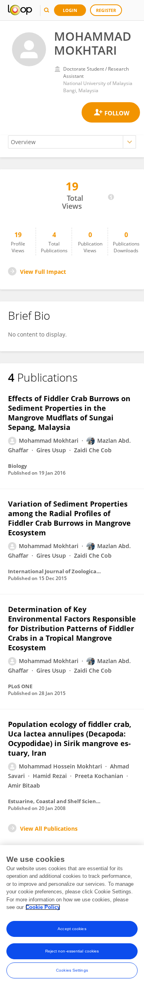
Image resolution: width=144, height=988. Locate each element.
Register (106, 10)
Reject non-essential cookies (72, 951)
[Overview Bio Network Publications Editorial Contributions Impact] (72, 141)
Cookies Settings (72, 970)
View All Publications (49, 828)
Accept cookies (72, 929)
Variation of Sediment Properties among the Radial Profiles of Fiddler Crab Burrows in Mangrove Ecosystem (69, 518)
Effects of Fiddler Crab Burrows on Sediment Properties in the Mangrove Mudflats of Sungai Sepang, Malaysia (69, 413)
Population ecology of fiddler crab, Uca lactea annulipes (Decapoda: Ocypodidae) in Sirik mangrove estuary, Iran (69, 738)
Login (70, 10)
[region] (72, 916)
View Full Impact (43, 271)
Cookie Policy (43, 907)
